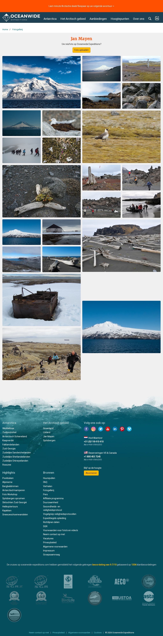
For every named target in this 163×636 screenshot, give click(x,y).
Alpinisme (7, 482)
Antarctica (50, 18)
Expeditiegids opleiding (54, 518)
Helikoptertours (10, 506)
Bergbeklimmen (10, 486)
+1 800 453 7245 (92, 456)
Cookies (98, 632)
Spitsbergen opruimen (13, 498)
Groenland (48, 428)
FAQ (45, 482)
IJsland (46, 432)
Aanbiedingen (98, 18)
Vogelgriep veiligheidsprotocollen (59, 514)
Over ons (138, 18)
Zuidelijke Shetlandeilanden (16, 456)
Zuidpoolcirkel (9, 432)
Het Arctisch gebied (73, 18)
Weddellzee (8, 428)
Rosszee (6, 464)
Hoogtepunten (120, 18)
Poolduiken (8, 478)
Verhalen (47, 486)
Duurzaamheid (50, 502)
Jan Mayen (48, 436)
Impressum (49, 550)
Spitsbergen (49, 440)
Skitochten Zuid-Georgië (14, 502)
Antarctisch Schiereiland (14, 436)
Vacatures (48, 538)
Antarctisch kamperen (13, 490)
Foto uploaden (81, 50)
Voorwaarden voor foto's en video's (60, 530)
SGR (45, 526)
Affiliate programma (53, 498)
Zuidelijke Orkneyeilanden (15, 460)
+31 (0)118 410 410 (93, 441)
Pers (45, 494)
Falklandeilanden (10, 444)
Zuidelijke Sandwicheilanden (16, 452)
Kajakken (6, 510)
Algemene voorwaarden (55, 546)
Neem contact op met (54, 534)
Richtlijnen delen (51, 522)
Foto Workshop (9, 494)
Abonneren (91, 473)
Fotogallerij (48, 490)
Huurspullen (49, 478)
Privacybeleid (50, 542)
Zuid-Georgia (8, 448)
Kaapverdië (8, 440)
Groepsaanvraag (51, 554)
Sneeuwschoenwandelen (15, 514)
